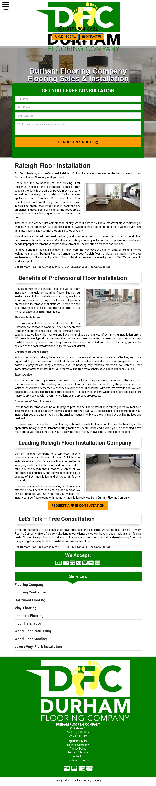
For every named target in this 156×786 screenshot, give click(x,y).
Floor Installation (28, 623)
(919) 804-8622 (81, 29)
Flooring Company (29, 585)
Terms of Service (78, 752)
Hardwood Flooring (30, 600)
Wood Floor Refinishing (33, 631)
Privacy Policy (78, 748)
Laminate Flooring (29, 616)
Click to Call (67, 36)
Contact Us (93, 36)
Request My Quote (76, 142)
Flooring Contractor (30, 592)
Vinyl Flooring (26, 608)
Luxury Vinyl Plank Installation (38, 647)
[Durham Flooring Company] (78, 690)
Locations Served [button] (77, 760)
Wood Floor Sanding (31, 639)
